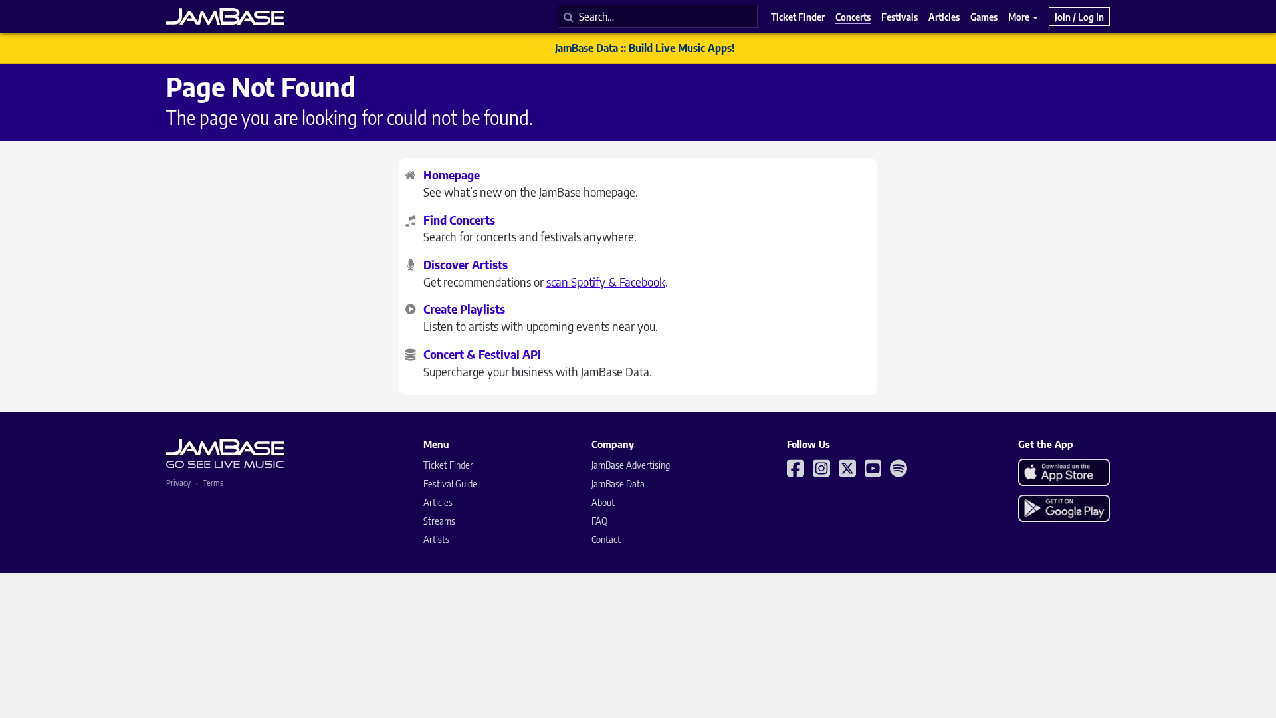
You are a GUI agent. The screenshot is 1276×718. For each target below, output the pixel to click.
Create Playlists (464, 308)
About (603, 502)
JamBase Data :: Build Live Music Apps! (645, 48)
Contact (606, 539)
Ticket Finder (448, 465)
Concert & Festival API (482, 354)
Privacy (178, 483)
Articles (438, 502)
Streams (439, 521)
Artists (436, 539)
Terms (213, 483)
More (1019, 17)
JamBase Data (618, 483)
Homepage (451, 174)
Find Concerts (459, 219)
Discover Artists (465, 264)
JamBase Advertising (630, 465)
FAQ (599, 521)
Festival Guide (450, 483)
